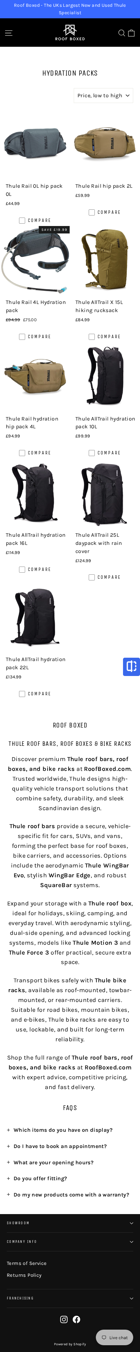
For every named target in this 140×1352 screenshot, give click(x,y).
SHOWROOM (18, 1223)
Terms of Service (27, 1263)
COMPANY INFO (22, 1242)
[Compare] (131, 666)
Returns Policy (24, 1275)
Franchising (20, 1298)
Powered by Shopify (70, 1344)
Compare (40, 220)
